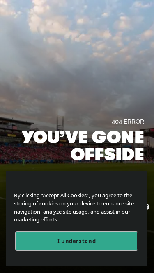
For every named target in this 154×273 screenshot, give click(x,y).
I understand (76, 241)
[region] (76, 218)
